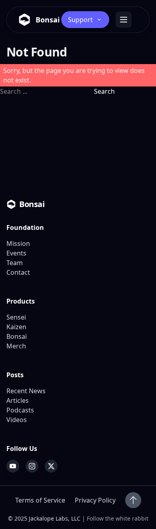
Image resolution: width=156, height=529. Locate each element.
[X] (51, 466)
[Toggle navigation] (124, 20)
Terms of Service (40, 500)
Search (104, 91)
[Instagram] (32, 466)
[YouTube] (12, 466)
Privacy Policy (95, 500)
